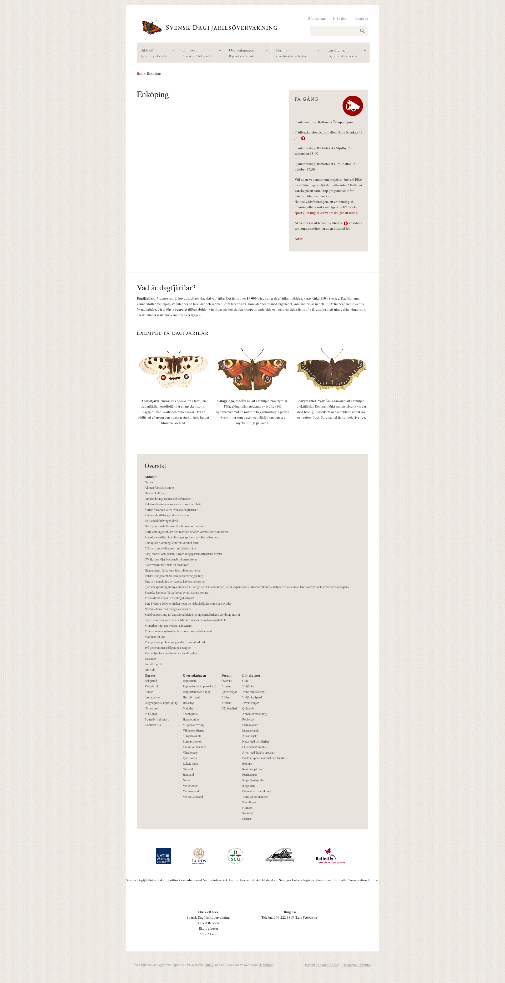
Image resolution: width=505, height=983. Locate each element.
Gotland (188, 769)
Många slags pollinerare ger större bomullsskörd (175, 642)
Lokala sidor (190, 763)
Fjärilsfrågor (229, 691)
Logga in (361, 18)
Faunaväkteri (250, 725)
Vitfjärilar (248, 686)
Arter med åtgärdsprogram (258, 752)
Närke (186, 780)
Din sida (150, 669)
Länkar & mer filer (194, 747)
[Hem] (252, 25)
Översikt (226, 680)
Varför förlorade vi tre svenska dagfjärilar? (171, 509)
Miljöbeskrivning (193, 725)
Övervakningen (239, 52)
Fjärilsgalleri (229, 708)
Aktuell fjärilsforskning (159, 487)
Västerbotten (190, 785)
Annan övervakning (254, 714)
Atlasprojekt (249, 736)
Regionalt (248, 719)
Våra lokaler (190, 752)
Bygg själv (248, 785)
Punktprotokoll (192, 741)
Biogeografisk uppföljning (161, 703)
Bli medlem (316, 18)
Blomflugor (249, 802)
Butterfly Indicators (157, 719)
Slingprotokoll (192, 736)
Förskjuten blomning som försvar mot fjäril (172, 543)
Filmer (149, 691)
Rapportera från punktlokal (199, 686)
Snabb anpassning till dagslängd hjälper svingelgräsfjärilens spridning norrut (192, 614)
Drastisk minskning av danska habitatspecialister (175, 581)
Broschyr (188, 703)
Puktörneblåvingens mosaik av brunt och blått (173, 504)
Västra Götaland (193, 796)
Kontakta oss (153, 725)
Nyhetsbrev (152, 708)
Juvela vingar (250, 703)
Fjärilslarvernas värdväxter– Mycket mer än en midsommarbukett (185, 620)
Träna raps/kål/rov (253, 691)
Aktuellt (152, 52)
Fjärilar (246, 818)
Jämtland (188, 774)
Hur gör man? (191, 697)
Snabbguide (190, 714)
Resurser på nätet (253, 769)
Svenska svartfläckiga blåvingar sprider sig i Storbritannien (181, 537)
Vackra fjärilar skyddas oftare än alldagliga (171, 653)
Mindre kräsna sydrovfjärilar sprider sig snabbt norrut (178, 631)
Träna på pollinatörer (255, 796)
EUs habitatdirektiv (254, 747)
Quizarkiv (248, 708)
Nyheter (150, 482)
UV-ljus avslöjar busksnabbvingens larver (171, 559)
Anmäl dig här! (154, 664)
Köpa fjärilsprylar (253, 780)
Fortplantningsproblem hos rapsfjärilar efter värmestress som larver (186, 531)
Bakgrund (151, 680)
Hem (140, 73)
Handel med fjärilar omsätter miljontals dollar (173, 570)
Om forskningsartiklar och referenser (168, 498)
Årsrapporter (153, 697)
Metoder (188, 708)
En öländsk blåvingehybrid (161, 520)
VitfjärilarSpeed (252, 697)
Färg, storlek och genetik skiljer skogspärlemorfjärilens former (183, 554)
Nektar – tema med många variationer (168, 609)
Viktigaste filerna (193, 730)
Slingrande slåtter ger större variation (167, 515)
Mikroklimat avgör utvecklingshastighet (169, 598)
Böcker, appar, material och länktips (264, 758)
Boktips (247, 763)
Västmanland (191, 791)
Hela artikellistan (155, 493)
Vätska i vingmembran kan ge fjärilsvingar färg (174, 576)
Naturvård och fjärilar (255, 741)
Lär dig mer (341, 52)
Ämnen (226, 686)
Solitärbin (248, 813)
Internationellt (250, 730)
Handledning (191, 719)
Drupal (209, 964)
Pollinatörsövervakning (256, 791)
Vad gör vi (151, 686)
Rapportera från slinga (196, 691)
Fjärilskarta (190, 758)
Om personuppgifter (356, 964)
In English (340, 18)
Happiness (266, 964)
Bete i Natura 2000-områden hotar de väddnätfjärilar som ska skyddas (188, 603)
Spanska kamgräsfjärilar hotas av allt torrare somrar (177, 592)
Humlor (247, 807)
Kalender (150, 658)
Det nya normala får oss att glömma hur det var (174, 526)
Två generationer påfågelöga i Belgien (168, 647)
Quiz (245, 680)
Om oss (194, 52)
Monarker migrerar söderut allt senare (168, 625)
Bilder (225, 697)
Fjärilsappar (249, 774)
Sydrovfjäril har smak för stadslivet (167, 565)
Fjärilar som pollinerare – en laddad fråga (170, 548)
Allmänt (226, 703)
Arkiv (299, 238)
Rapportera (189, 680)
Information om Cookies (322, 964)
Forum (289, 52)
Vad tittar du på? (155, 636)
